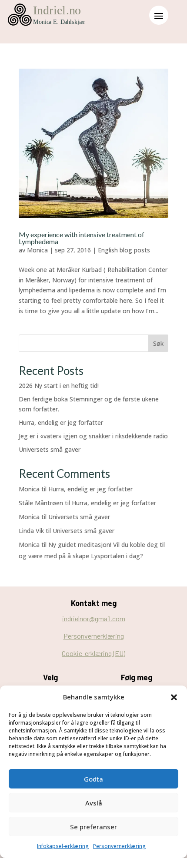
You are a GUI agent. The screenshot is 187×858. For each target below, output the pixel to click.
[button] (174, 697)
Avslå (93, 802)
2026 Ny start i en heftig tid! (59, 385)
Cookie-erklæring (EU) (93, 653)
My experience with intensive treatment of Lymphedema (81, 237)
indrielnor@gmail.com (93, 618)
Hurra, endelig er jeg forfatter (61, 422)
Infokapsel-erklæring (63, 846)
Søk (158, 343)
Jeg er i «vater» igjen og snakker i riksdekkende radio (93, 436)
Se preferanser (93, 826)
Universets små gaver (49, 449)
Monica (37, 250)
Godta (93, 779)
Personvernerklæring (119, 846)
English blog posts (124, 250)
